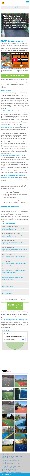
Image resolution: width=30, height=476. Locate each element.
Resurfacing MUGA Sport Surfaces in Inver (12, 472)
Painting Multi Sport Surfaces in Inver (11, 466)
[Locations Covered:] (1, 2)
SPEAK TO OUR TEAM (15, 76)
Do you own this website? (9, 339)
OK (23, 339)
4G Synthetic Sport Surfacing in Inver (11, 463)
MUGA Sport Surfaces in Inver (9, 454)
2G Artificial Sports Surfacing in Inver (11, 460)
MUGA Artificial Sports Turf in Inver (11, 467)
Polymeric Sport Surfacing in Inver (11, 459)
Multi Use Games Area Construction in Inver (12, 456)
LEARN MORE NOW (15, 306)
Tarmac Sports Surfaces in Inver (10, 464)
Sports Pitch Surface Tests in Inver (10, 470)
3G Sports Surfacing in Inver (9, 462)
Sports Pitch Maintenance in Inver (9, 469)
